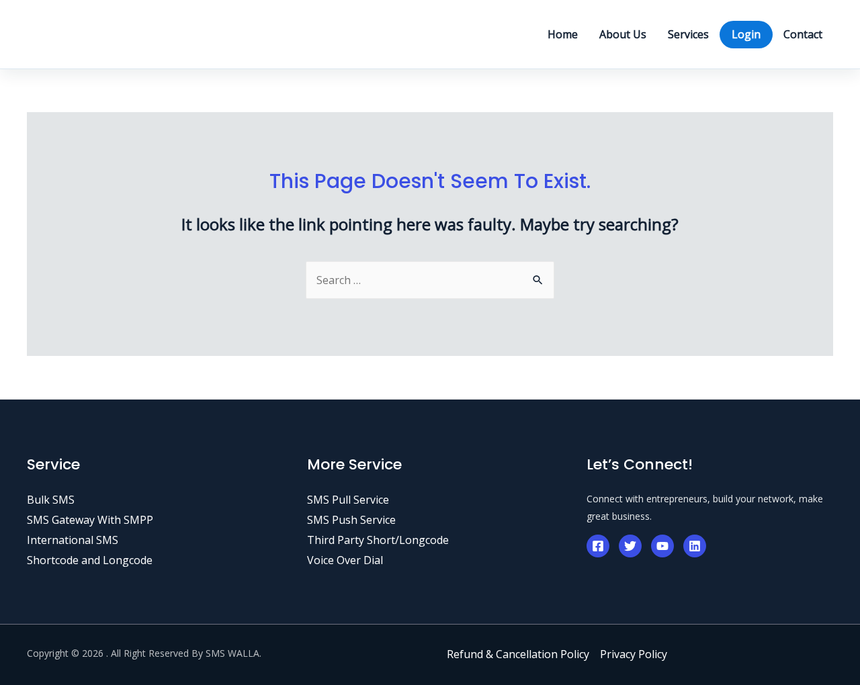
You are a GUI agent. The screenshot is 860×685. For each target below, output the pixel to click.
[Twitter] (630, 546)
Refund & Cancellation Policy (518, 654)
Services (688, 34)
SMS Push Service (351, 519)
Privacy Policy (633, 654)
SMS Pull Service (348, 499)
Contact (802, 34)
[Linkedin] (694, 546)
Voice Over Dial (345, 560)
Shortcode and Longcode (90, 560)
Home (563, 34)
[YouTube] (662, 546)
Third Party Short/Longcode (378, 540)
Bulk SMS (51, 499)
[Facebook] (598, 546)
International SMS (72, 540)
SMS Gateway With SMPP (90, 519)
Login (746, 34)
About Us (622, 34)
